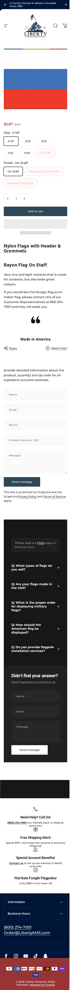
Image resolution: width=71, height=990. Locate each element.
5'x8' (27, 153)
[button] (35, 224)
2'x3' (28, 141)
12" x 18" (46, 153)
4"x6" (11, 141)
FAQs (40, 543)
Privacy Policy (27, 496)
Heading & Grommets (44, 171)
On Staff (13, 171)
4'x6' (11, 153)
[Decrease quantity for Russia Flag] (8, 198)
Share (13, 348)
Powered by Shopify (41, 983)
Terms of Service (54, 496)
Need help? (59, 348)
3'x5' (44, 141)
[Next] (66, 4)
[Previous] (5, 4)
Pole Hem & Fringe (21, 183)
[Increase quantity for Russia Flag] (24, 198)
